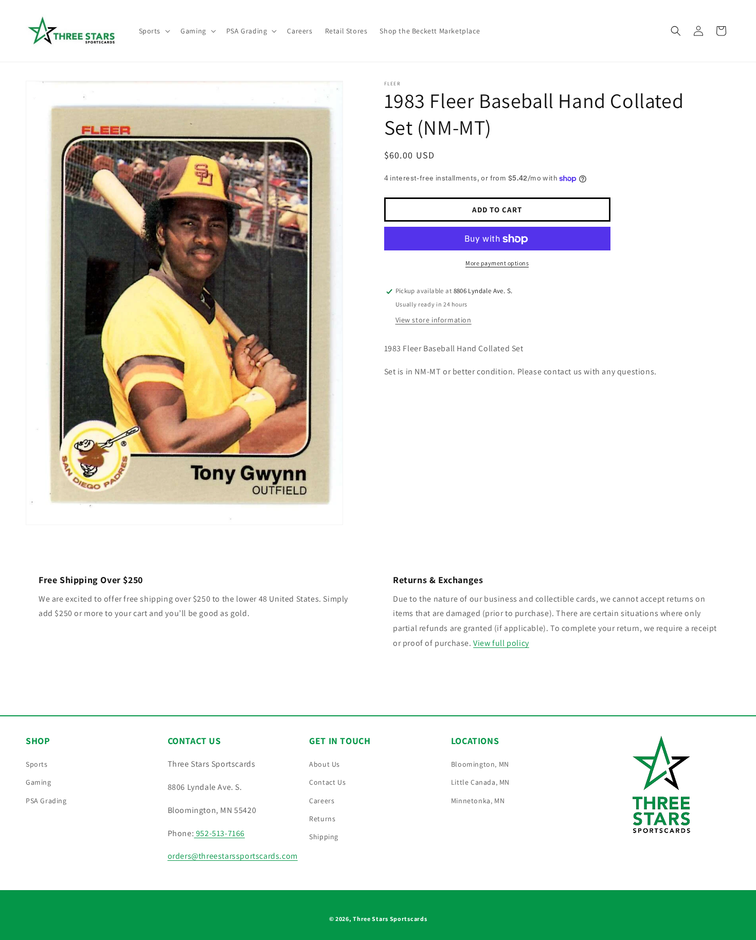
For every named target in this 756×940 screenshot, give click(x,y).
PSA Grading (46, 800)
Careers (321, 800)
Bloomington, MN (480, 764)
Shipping (323, 837)
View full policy (501, 643)
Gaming (38, 782)
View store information (433, 319)
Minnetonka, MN (478, 800)
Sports (37, 764)
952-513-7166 (219, 833)
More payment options (497, 263)
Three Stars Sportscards (390, 919)
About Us (324, 764)
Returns (322, 818)
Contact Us (327, 782)
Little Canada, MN (480, 782)
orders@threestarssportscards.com (233, 856)
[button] (154, 31)
